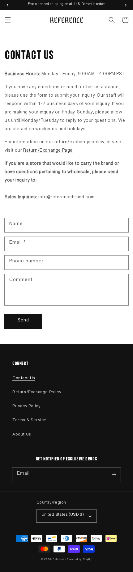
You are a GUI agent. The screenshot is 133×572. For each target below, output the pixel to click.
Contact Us (23, 379)
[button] (8, 20)
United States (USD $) (62, 515)
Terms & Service (29, 421)
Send (23, 321)
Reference (60, 560)
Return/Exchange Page (48, 152)
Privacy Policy (26, 407)
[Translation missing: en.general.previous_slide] (7, 5)
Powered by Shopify (79, 560)
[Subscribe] (114, 475)
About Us (21, 435)
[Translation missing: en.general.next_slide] (126, 5)
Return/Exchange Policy (36, 393)
